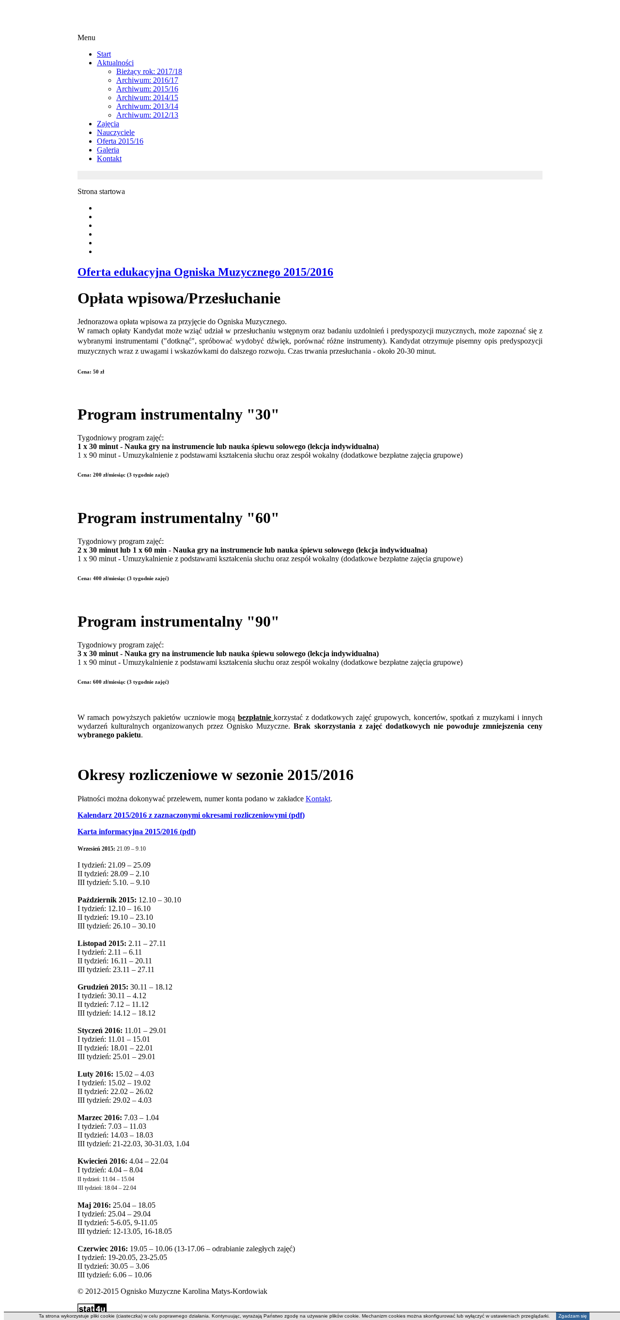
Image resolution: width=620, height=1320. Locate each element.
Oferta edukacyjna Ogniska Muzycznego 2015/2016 (205, 272)
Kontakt (318, 799)
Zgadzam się (572, 1316)
